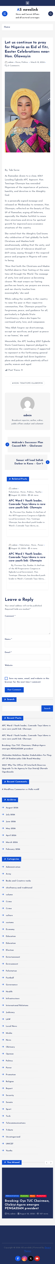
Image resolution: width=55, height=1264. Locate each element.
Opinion (10, 1054)
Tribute (9, 1130)
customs (10, 922)
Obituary (10, 1047)
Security (10, 1095)
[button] (47, 1163)
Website (9, 665)
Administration (13, 867)
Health (9, 992)
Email (8, 652)
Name (8, 639)
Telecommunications (15, 1123)
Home (7, 27)
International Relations (17, 1005)
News (17, 62)
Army (8, 874)
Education (11, 936)
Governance (11, 985)
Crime (9, 902)
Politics (24, 62)
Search (11, 699)
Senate (9, 1102)
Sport (8, 1109)
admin (10, 62)
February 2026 (13, 849)
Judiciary (10, 1012)
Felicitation (14, 492)
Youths (38, 492)
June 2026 (11, 822)
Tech (8, 1116)
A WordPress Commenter (13, 789)
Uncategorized (13, 1137)
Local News (11, 1026)
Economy (10, 929)
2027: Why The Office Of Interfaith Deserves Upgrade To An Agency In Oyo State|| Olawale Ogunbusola (25, 768)
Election (10, 950)
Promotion (11, 1075)
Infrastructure (12, 999)
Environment (12, 964)
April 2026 (11, 835)
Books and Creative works (18, 881)
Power (40, 545)
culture (9, 915)
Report (9, 1088)
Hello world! (33, 789)
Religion (10, 1082)
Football (10, 978)
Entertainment (13, 957)
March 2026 (11, 842)
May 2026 (11, 828)
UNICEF (9, 1144)
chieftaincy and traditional (19, 888)
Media (9, 1033)
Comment (10, 616)
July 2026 (10, 815)
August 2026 (12, 808)
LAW (8, 1019)
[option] (27, 1193)
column (9, 895)
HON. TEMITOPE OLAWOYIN (28, 383)
